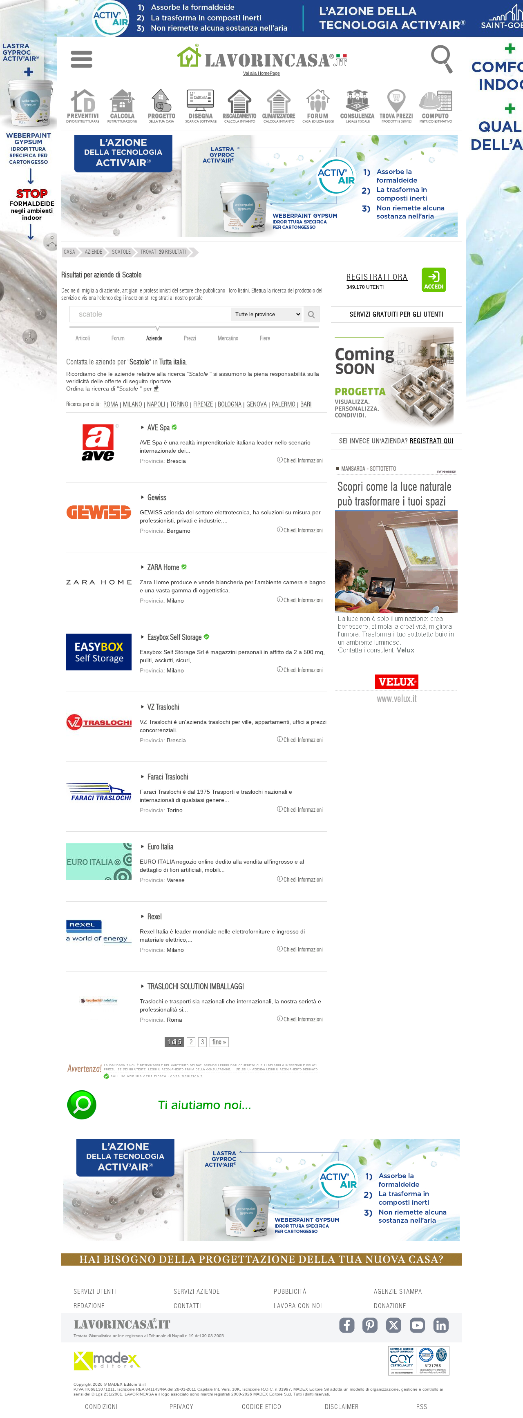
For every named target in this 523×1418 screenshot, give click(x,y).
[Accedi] (434, 290)
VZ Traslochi (163, 707)
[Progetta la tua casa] (261, 1264)
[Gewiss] (99, 528)
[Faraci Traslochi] (99, 808)
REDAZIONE (89, 1306)
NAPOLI (156, 404)
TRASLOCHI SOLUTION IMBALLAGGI (196, 987)
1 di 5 (174, 1042)
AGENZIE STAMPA (398, 1291)
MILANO (132, 404)
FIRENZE (203, 404)
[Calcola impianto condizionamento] (279, 107)
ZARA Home (164, 568)
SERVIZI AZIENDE (197, 1291)
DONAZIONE (390, 1306)
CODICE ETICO (262, 1407)
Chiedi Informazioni (303, 460)
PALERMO (283, 404)
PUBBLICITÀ (290, 1291)
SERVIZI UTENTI (95, 1291)
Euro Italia (160, 847)
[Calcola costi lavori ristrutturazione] (122, 107)
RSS (421, 1407)
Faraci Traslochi (168, 777)
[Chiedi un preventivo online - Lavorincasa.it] (193, 1119)
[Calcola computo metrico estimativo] (436, 107)
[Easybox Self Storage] (99, 668)
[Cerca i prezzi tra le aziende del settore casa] (396, 107)
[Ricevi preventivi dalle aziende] (83, 107)
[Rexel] (99, 948)
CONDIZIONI (101, 1407)
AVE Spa (159, 428)
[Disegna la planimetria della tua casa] (200, 107)
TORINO (179, 404)
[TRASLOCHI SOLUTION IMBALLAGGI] (99, 1017)
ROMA (110, 404)
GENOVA (256, 404)
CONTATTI (187, 1306)
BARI (305, 404)
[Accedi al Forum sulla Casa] (318, 107)
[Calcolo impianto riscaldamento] (239, 107)
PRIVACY (181, 1407)
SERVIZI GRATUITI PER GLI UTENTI (396, 314)
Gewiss (157, 498)
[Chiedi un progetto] (161, 107)
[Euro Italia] (99, 878)
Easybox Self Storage (175, 637)
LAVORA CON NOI (298, 1306)
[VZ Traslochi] (99, 738)
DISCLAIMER (342, 1407)
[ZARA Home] (99, 598)
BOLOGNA (229, 404)
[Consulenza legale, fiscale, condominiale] (357, 107)
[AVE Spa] (99, 459)
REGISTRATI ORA (377, 277)
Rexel (155, 917)
